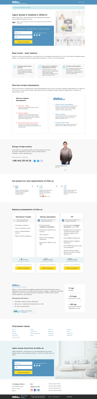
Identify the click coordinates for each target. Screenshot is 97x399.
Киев (13, 329)
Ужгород (50, 335)
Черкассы (51, 333)
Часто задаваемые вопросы (17, 386)
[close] (83, 7)
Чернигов (69, 335)
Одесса (50, 329)
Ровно (68, 331)
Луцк (31, 335)
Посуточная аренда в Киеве (54, 383)
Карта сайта (69, 396)
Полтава (14, 333)
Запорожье (70, 333)
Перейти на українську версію (22, 7)
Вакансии (14, 390)
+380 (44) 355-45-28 (21, 160)
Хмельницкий (16, 337)
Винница (50, 331)
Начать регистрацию (23, 42)
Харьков (69, 329)
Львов (32, 329)
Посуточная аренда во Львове (55, 386)
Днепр (14, 331)
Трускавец (15, 335)
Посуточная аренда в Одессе (55, 388)
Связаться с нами (35, 386)
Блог (31, 384)
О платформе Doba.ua (18, 384)
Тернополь (33, 331)
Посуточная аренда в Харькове (55, 390)
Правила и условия (16, 388)
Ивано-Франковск (35, 333)
